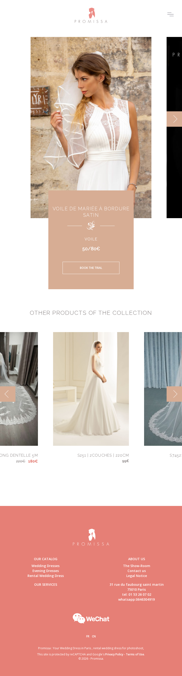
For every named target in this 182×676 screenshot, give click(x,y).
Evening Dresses (45, 570)
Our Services (45, 584)
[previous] (7, 119)
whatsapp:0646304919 (136, 599)
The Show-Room (136, 565)
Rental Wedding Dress (45, 575)
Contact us (136, 570)
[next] (174, 119)
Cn (94, 636)
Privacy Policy (114, 654)
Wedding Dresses (45, 565)
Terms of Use (135, 654)
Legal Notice (136, 575)
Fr (87, 636)
